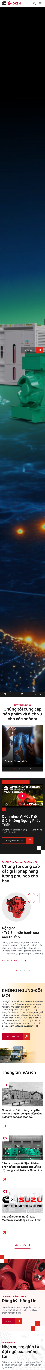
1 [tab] (29, 694)
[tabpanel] (22, 349)
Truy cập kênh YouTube (14, 840)
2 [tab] (35, 694)
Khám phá (29, 350)
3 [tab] (40, 694)
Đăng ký (9, 1321)
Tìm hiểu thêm (12, 1036)
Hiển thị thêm (20, 1245)
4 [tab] (30, 768)
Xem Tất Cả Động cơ (11, 961)
